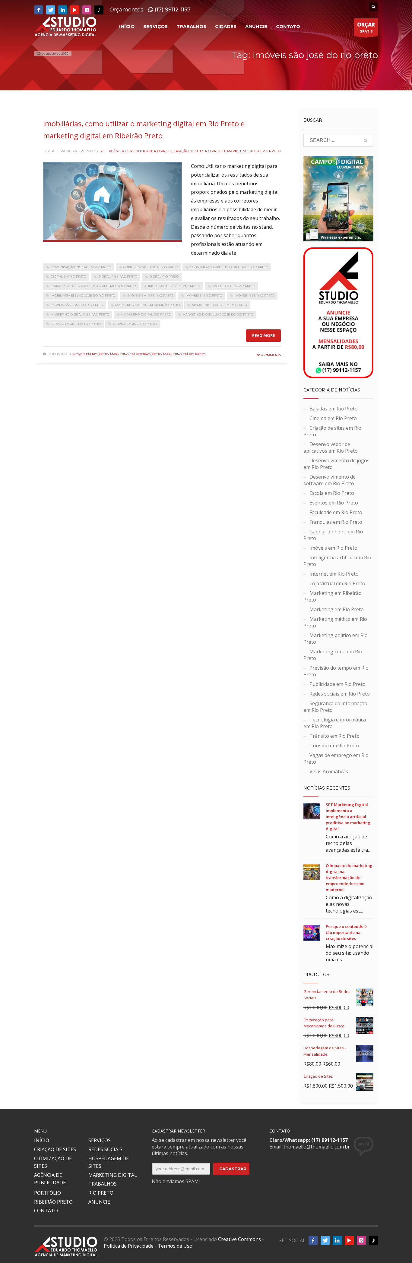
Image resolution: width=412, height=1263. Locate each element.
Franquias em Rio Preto (335, 522)
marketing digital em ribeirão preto (147, 305)
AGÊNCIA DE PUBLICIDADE (50, 1179)
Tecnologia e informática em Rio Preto (334, 723)
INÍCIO (41, 1140)
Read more (263, 335)
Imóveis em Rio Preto (90, 354)
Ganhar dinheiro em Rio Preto (333, 535)
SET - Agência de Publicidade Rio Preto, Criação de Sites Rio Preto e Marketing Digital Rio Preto (190, 151)
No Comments (269, 355)
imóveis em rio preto (203, 295)
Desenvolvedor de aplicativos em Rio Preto (330, 447)
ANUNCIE (99, 1202)
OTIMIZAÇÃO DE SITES (53, 1162)
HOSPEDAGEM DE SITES (108, 1162)
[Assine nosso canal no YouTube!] (74, 9)
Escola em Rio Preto (331, 493)
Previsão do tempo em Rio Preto (336, 671)
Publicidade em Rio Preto (337, 684)
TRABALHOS (102, 1183)
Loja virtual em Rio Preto (337, 583)
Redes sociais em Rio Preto (339, 693)
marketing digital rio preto (145, 314)
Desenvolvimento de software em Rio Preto (329, 480)
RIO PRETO (100, 1192)
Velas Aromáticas (328, 771)
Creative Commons (239, 1239)
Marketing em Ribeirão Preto (136, 354)
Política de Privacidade (129, 1246)
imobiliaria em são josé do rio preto (83, 295)
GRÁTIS (366, 27)
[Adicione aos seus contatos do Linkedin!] (62, 9)
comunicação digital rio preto (150, 267)
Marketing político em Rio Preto (335, 638)
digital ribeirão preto (117, 276)
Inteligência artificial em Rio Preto (337, 560)
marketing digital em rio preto (219, 305)
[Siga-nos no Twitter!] (50, 9)
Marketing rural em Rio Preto (332, 654)
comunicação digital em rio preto (81, 267)
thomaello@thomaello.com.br (317, 1146)
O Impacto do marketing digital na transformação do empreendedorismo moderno (349, 877)
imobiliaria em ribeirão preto (174, 286)
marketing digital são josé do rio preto (217, 314)
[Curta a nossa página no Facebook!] (38, 9)
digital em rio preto (68, 276)
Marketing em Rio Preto (184, 354)
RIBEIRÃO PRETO (53, 1202)
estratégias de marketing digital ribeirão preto (93, 286)
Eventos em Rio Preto (333, 502)
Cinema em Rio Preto (333, 418)
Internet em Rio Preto (334, 573)
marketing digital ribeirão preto (80, 314)
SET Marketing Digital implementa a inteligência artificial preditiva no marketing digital (348, 816)
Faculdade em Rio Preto (335, 512)
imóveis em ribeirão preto (150, 295)
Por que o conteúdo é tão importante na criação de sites (346, 932)
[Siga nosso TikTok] (98, 9)
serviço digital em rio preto (76, 324)
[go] (365, 140)
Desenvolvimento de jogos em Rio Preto (336, 463)
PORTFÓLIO (47, 1192)
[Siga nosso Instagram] (86, 9)
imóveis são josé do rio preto (77, 305)
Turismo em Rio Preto (334, 745)
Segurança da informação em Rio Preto (335, 706)
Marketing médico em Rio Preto (335, 622)
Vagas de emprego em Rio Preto (336, 758)
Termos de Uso (175, 1246)
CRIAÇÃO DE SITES (55, 1149)
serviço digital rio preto (135, 324)
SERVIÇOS (99, 1140)
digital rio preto (164, 276)
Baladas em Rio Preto (333, 408)
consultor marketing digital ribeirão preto (229, 267)
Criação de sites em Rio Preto (332, 431)
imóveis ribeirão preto (254, 295)
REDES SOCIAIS (105, 1149)
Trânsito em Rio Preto (334, 736)
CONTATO (46, 1210)
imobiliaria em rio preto (233, 286)
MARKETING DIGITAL (112, 1175)
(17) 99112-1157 (172, 9)
